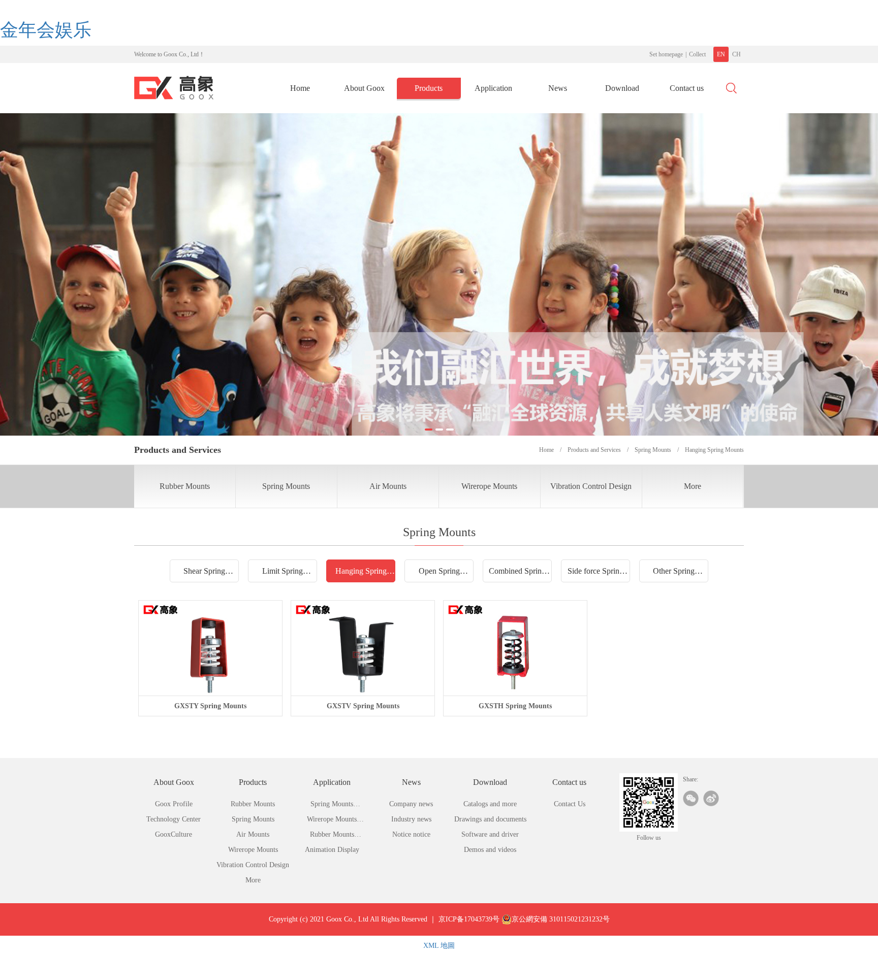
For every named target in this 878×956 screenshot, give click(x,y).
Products (429, 88)
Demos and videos (490, 849)
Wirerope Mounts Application (332, 821)
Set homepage (666, 54)
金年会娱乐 (45, 30)
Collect (697, 54)
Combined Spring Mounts (517, 574)
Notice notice (411, 834)
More (692, 486)
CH (736, 54)
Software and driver (490, 834)
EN (721, 54)
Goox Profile (174, 804)
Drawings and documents (490, 819)
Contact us (687, 88)
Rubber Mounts (185, 486)
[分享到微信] (691, 798)
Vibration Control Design (591, 486)
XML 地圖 (439, 945)
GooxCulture (173, 834)
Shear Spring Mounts (204, 574)
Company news (411, 804)
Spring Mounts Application (331, 806)
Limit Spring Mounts (282, 574)
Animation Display (332, 849)
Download (622, 88)
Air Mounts (387, 486)
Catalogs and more (490, 804)
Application (493, 88)
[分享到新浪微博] (711, 798)
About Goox (364, 88)
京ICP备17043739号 (468, 919)
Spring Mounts (286, 486)
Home (300, 88)
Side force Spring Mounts (595, 574)
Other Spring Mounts (674, 574)
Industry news (411, 819)
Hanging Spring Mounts (361, 574)
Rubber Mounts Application (332, 836)
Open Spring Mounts (439, 574)
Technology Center (173, 819)
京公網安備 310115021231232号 (561, 919)
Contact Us (569, 804)
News (557, 88)
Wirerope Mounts (489, 486)
